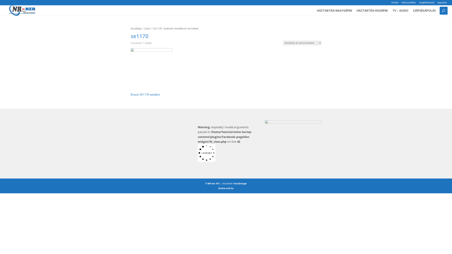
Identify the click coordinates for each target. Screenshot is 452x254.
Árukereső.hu (226, 188)
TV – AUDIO (400, 11)
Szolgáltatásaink (426, 3)
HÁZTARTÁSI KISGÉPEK (372, 11)
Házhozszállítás (409, 3)
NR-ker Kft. (214, 183)
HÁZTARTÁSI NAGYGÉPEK (334, 11)
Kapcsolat (442, 3)
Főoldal (394, 3)
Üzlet (147, 28)
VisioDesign (240, 183)
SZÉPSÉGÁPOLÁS (424, 11)
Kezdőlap (136, 28)
